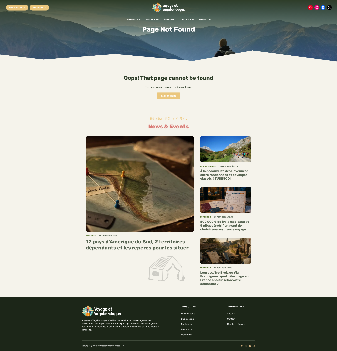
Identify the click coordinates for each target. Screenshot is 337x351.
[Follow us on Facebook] (250, 346)
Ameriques (91, 236)
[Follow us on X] (254, 346)
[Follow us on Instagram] (246, 346)
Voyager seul (133, 20)
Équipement (170, 20)
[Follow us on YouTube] (242, 346)
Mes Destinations (208, 166)
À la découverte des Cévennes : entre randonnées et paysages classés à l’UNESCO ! (224, 174)
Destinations (187, 20)
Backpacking (152, 20)
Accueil (231, 313)
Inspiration (205, 20)
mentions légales (235, 324)
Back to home (168, 96)
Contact (231, 319)
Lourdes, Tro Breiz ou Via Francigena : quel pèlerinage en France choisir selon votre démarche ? (224, 278)
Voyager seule (188, 313)
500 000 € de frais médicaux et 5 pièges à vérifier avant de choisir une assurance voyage (224, 225)
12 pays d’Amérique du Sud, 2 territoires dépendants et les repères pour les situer (137, 245)
